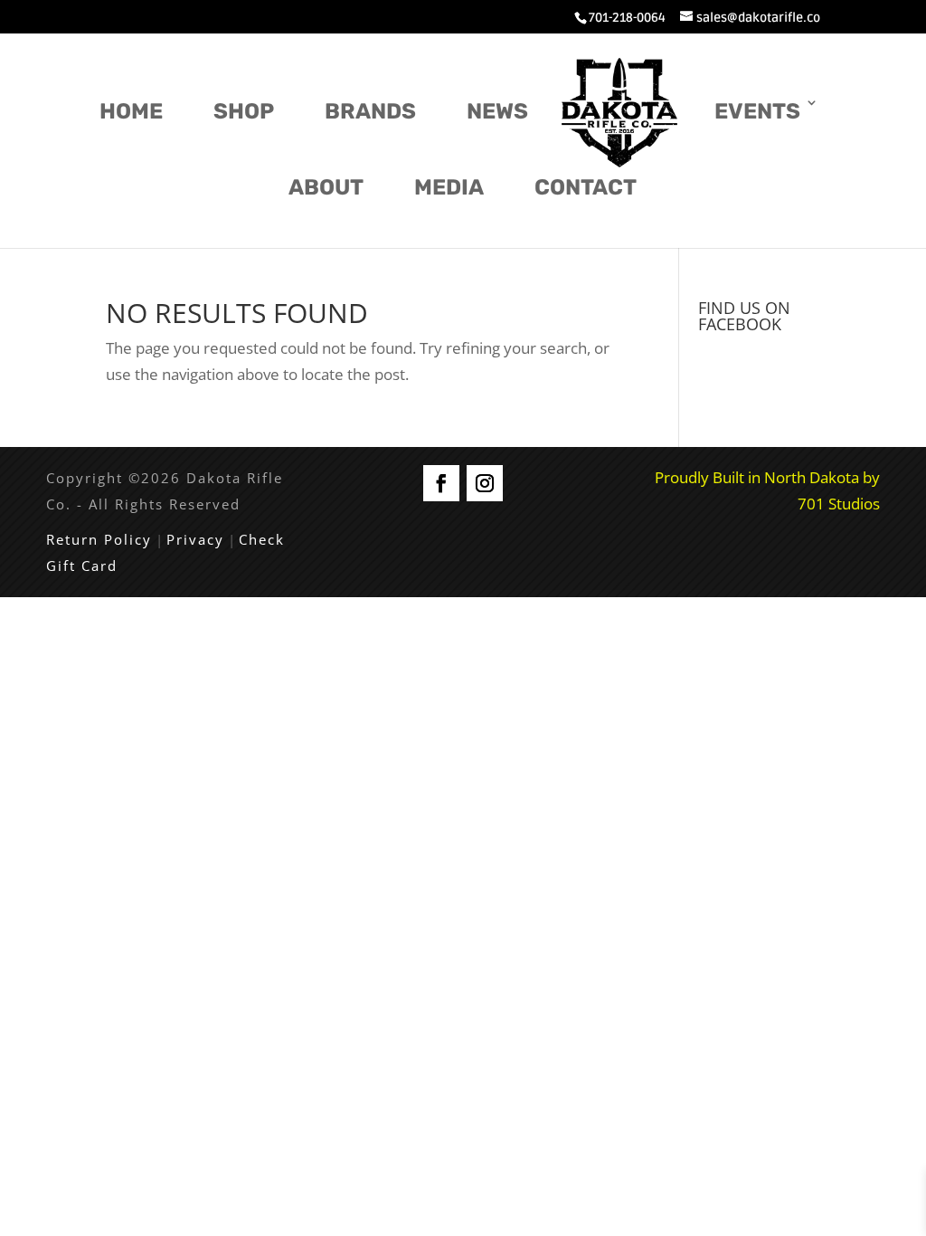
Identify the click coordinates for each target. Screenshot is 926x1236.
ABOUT (326, 187)
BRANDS (370, 111)
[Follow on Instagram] (485, 483)
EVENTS (757, 111)
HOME (131, 111)
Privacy (195, 539)
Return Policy (99, 539)
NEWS (497, 111)
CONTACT (585, 187)
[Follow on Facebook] (441, 483)
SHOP (243, 111)
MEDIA (449, 187)
